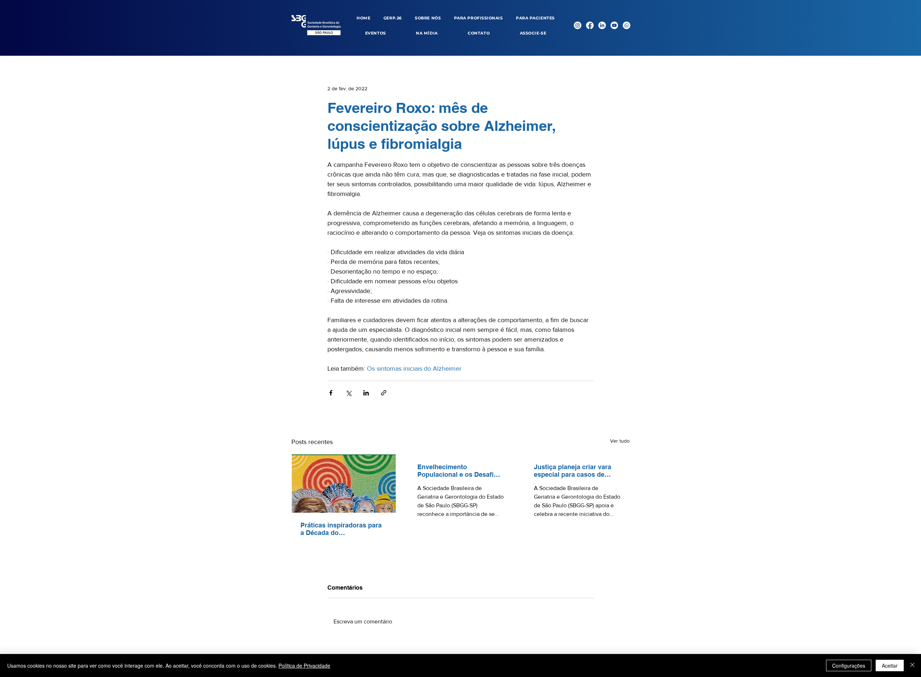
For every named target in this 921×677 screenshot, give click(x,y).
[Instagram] (577, 25)
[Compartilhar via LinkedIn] (366, 392)
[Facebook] (590, 25)
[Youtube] (614, 25)
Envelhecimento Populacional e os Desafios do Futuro (459, 470)
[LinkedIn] (602, 25)
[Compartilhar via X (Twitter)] (348, 392)
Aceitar (890, 665)
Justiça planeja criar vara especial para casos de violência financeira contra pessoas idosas (575, 470)
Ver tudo (620, 441)
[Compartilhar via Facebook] (330, 392)
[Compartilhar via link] (383, 392)
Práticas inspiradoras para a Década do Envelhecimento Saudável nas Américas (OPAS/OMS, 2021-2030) (341, 528)
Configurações (848, 665)
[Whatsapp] (626, 25)
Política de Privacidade (304, 665)
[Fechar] (912, 665)
